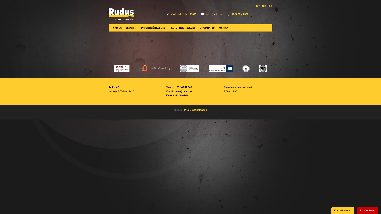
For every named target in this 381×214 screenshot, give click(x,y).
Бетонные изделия (183, 27)
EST (258, 6)
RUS (270, 6)
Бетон (130, 27)
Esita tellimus (367, 210)
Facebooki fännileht (177, 95)
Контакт (224, 27)
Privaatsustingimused (195, 109)
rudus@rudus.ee (214, 14)
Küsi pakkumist (342, 210)
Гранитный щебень (152, 27)
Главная (117, 27)
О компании (207, 27)
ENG (264, 6)
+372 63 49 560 (240, 14)
